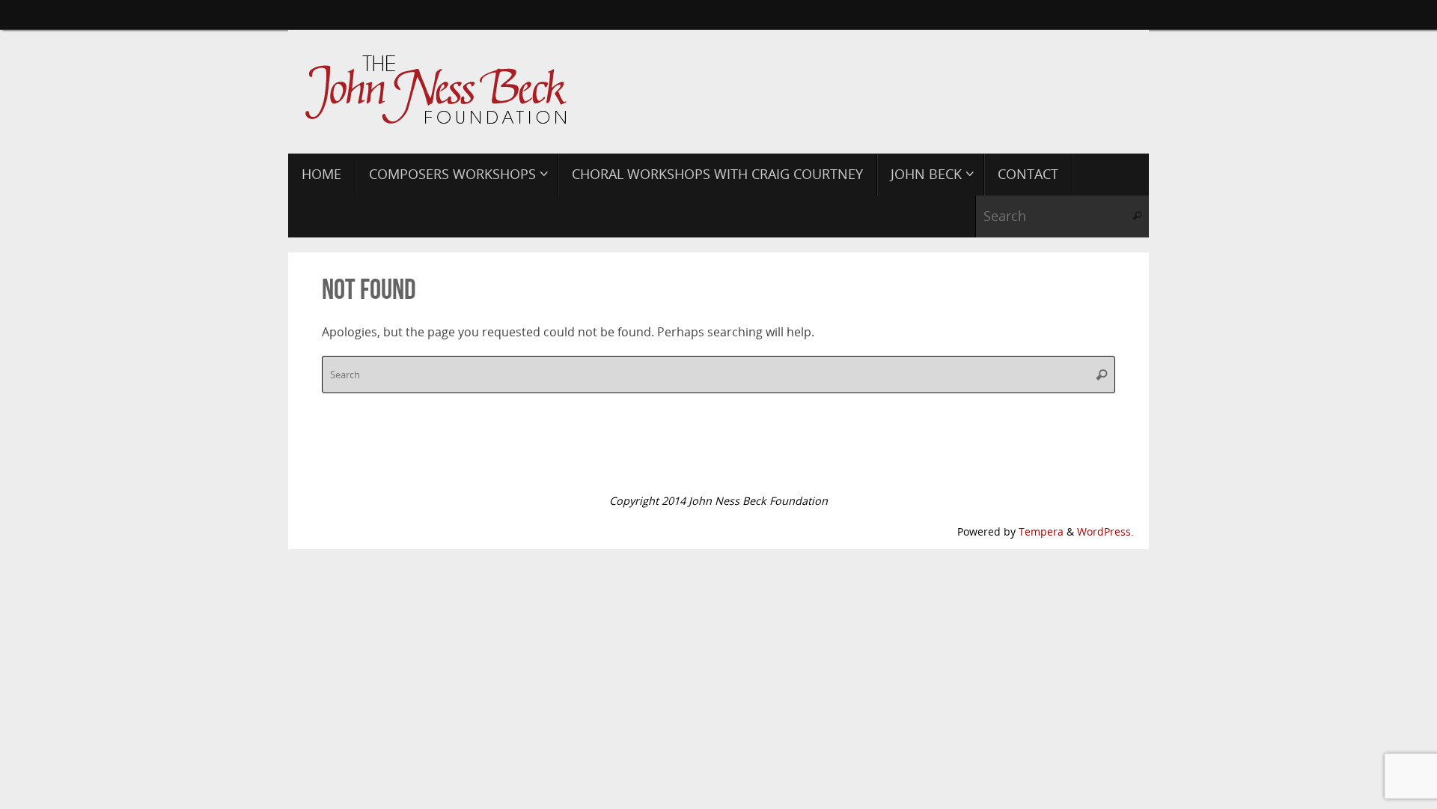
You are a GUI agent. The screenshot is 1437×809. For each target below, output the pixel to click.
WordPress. (1105, 531)
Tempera (1041, 531)
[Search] (1137, 216)
